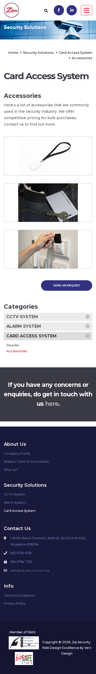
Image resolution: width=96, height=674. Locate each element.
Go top (88, 641)
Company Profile (17, 453)
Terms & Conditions (19, 595)
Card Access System (31, 336)
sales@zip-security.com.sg (29, 570)
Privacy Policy (15, 603)
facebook (59, 10)
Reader (12, 345)
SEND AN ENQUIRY (66, 285)
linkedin (72, 10)
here (51, 403)
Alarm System (23, 326)
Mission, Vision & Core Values (26, 461)
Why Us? (11, 470)
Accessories (16, 351)
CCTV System (22, 316)
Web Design (51, 648)
